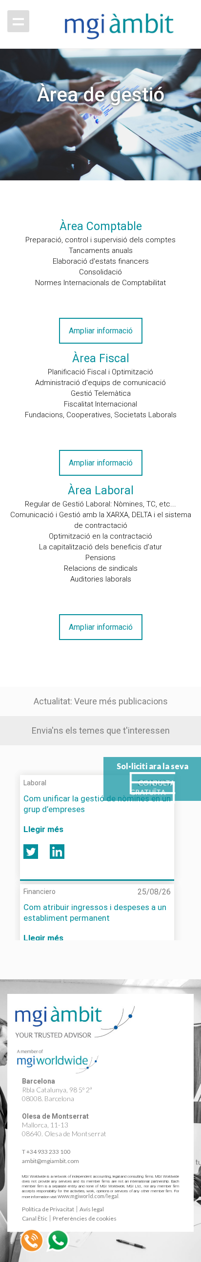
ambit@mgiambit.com (50, 1161)
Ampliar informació (101, 330)
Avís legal (92, 1209)
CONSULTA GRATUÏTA (152, 788)
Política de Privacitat (48, 1209)
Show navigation (18, 21)
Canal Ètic (34, 1218)
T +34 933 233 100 (46, 1151)
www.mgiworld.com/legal (88, 1196)
